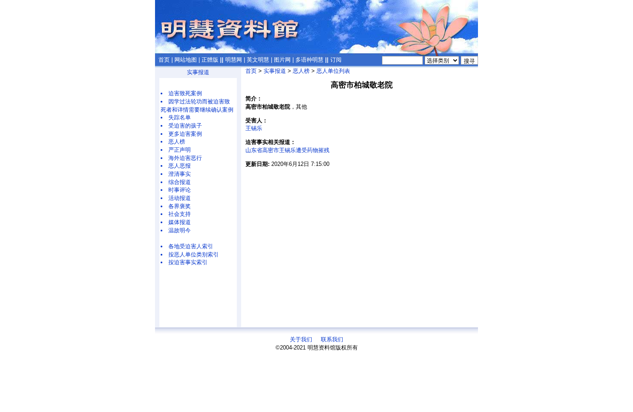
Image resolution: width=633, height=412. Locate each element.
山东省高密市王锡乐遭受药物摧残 (287, 150)
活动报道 (179, 198)
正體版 (210, 59)
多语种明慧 (309, 59)
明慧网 (233, 59)
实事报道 (198, 72)
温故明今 (179, 230)
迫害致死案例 (185, 93)
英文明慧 (258, 59)
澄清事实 (179, 174)
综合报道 (179, 182)
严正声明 (179, 150)
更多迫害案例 (185, 134)
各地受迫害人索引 (190, 246)
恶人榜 (176, 141)
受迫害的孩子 (185, 125)
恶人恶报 (179, 165)
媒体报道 (179, 222)
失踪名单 (179, 117)
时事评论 (179, 190)
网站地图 (185, 59)
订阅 (335, 59)
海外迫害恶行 (185, 158)
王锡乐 (253, 128)
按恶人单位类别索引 (193, 254)
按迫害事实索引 (188, 262)
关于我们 (301, 339)
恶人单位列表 (333, 71)
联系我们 (332, 339)
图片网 (282, 59)
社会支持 (179, 214)
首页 (164, 59)
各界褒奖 (179, 206)
